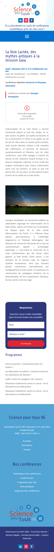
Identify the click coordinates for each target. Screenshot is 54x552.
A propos (27, 441)
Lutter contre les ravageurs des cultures (24, 379)
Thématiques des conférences (27, 473)
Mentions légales (13, 535)
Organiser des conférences (27, 490)
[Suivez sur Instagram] (26, 20)
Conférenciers (27, 478)
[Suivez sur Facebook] (31, 20)
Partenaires (27, 445)
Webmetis (27, 538)
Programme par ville (27, 482)
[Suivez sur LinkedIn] (20, 20)
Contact (27, 449)
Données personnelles (30, 535)
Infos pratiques (27, 486)
